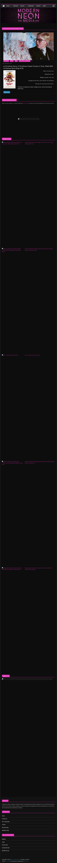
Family (16, 61)
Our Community (6, 821)
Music (7, 6)
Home (3, 816)
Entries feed (5, 845)
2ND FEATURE (6, 61)
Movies (22, 6)
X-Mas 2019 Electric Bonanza (24, 61)
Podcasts (15, 6)
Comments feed (5, 847)
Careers (4, 824)
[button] (10, 6)
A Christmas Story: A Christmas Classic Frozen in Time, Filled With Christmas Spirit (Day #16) (28, 67)
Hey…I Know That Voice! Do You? (32, 355)
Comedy (11, 61)
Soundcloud (26, 103)
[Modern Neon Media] (3, 6)
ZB (11, 63)
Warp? (44, 6)
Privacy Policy (5, 827)
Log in (3, 842)
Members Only (5, 830)
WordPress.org (5, 850)
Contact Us (4, 818)
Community (31, 6)
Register (4, 839)
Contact (38, 6)
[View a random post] (53, 6)
